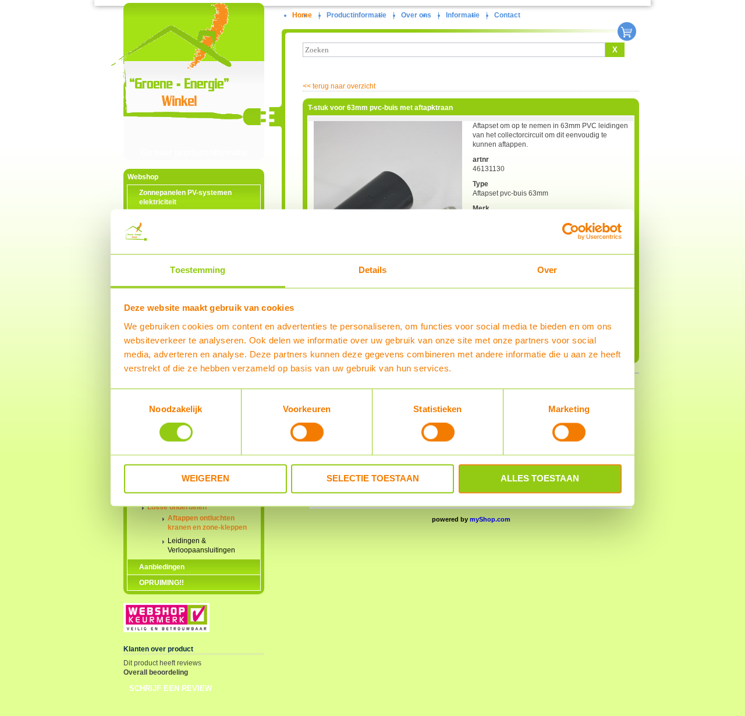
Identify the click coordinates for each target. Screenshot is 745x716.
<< (339, 86)
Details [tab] (373, 270)
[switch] (307, 432)
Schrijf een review (170, 688)
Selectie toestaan (373, 478)
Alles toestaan (540, 478)
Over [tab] (547, 270)
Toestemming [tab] (197, 270)
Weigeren (205, 478)
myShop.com (490, 519)
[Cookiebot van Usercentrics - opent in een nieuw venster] (571, 231)
